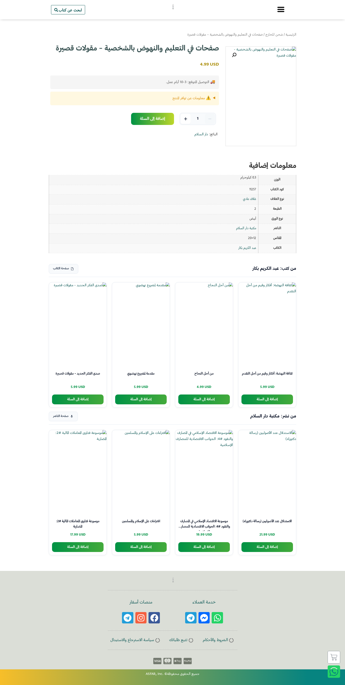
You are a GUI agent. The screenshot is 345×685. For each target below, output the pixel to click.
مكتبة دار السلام (246, 228)
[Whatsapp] (217, 617)
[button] (234, 55)
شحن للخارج (274, 35)
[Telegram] (190, 617)
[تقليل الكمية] (210, 119)
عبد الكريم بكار (247, 248)
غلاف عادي (249, 199)
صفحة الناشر (60, 416)
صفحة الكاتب (61, 268)
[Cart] (334, 657)
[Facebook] (154, 617)
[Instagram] (141, 617)
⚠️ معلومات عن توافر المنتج (192, 98)
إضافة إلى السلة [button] (267, 399)
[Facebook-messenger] (204, 617)
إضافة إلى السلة (152, 119)
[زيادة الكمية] (186, 119)
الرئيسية (291, 35)
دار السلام (201, 135)
